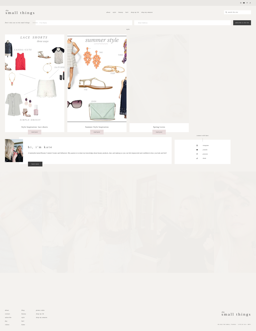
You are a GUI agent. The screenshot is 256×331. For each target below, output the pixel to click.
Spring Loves (159, 127)
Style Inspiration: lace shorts (34, 127)
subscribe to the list (242, 22)
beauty (120, 12)
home (23, 324)
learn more (35, 164)
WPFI (249, 324)
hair (127, 12)
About (108, 12)
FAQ (6, 321)
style (114, 12)
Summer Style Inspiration (97, 127)
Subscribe (8, 317)
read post (34, 132)
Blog (23, 310)
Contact (7, 314)
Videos (7, 324)
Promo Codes (40, 310)
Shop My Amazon (147, 12)
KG (245, 324)
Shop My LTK (135, 12)
